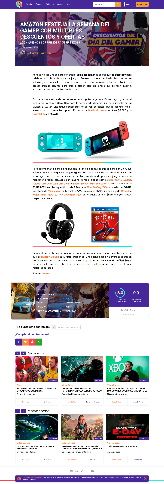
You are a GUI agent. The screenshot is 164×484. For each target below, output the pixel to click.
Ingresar (129, 4)
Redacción (47, 402)
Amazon (46, 273)
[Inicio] (18, 4)
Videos (69, 4)
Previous (17, 353)
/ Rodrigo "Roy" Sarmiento (38, 53)
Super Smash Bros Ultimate (89, 183)
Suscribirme (142, 4)
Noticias (29, 4)
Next (23, 353)
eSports (60, 4)
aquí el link (91, 264)
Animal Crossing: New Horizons (51, 183)
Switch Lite (39, 114)
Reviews (39, 4)
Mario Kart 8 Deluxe (119, 179)
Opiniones (50, 4)
